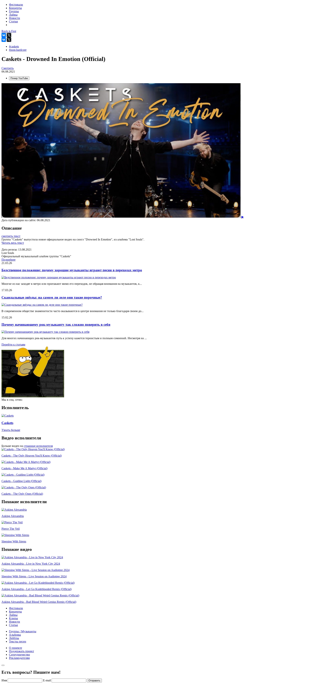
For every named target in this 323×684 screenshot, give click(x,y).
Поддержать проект (21, 651)
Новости (14, 621)
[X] (9, 35)
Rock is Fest (8, 31)
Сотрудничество (19, 654)
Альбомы (15, 634)
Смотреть (7, 68)
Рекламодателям (19, 658)
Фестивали (16, 608)
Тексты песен (17, 641)
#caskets (14, 46)
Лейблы (14, 638)
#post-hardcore (18, 49)
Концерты (15, 611)
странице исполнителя (38, 445)
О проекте (15, 647)
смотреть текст (10, 236)
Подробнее (8, 259)
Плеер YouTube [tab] (19, 78)
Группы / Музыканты (22, 631)
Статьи (13, 625)
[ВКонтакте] (3, 35)
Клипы (13, 618)
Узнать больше (10, 430)
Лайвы (13, 614)
